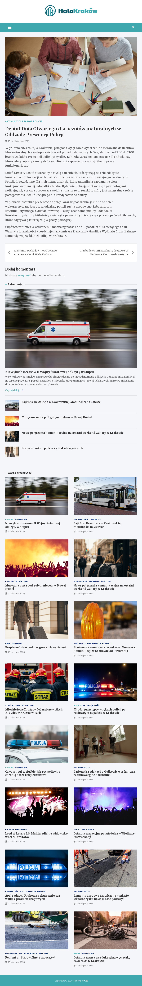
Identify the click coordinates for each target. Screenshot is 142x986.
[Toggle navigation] (9, 27)
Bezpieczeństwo (14, 891)
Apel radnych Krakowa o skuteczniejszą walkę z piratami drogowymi (32, 897)
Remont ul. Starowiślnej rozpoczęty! (30, 957)
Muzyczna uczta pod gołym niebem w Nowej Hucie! (57, 417)
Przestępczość (91, 705)
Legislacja (30, 891)
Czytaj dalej (12, 390)
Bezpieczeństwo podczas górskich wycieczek (52, 448)
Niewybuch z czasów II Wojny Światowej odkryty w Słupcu (49, 372)
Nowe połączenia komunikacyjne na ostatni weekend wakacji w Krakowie (72, 432)
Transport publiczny (100, 581)
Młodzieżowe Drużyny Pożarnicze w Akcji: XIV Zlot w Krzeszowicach (34, 711)
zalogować (24, 275)
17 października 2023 (18, 141)
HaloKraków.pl (80, 980)
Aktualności (13, 121)
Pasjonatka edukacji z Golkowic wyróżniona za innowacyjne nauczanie (104, 773)
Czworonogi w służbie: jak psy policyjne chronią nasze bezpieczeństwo (32, 773)
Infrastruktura (13, 953)
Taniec (77, 829)
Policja (37, 121)
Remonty (107, 643)
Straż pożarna (12, 705)
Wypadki (41, 891)
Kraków (27, 121)
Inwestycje (80, 643)
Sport (77, 953)
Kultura (9, 829)
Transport (95, 519)
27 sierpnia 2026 (16, 531)
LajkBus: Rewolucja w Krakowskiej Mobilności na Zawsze (61, 402)
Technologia (81, 519)
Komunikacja (80, 581)
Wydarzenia (21, 519)
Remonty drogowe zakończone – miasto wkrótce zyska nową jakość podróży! (101, 897)
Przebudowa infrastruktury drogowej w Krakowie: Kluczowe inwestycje (104, 252)
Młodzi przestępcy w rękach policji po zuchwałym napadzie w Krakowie (100, 711)
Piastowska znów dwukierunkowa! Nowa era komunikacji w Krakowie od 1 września (104, 649)
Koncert (9, 581)
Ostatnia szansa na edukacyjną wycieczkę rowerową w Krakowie (102, 959)
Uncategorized (13, 643)
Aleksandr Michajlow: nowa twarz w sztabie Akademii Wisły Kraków (35, 252)
